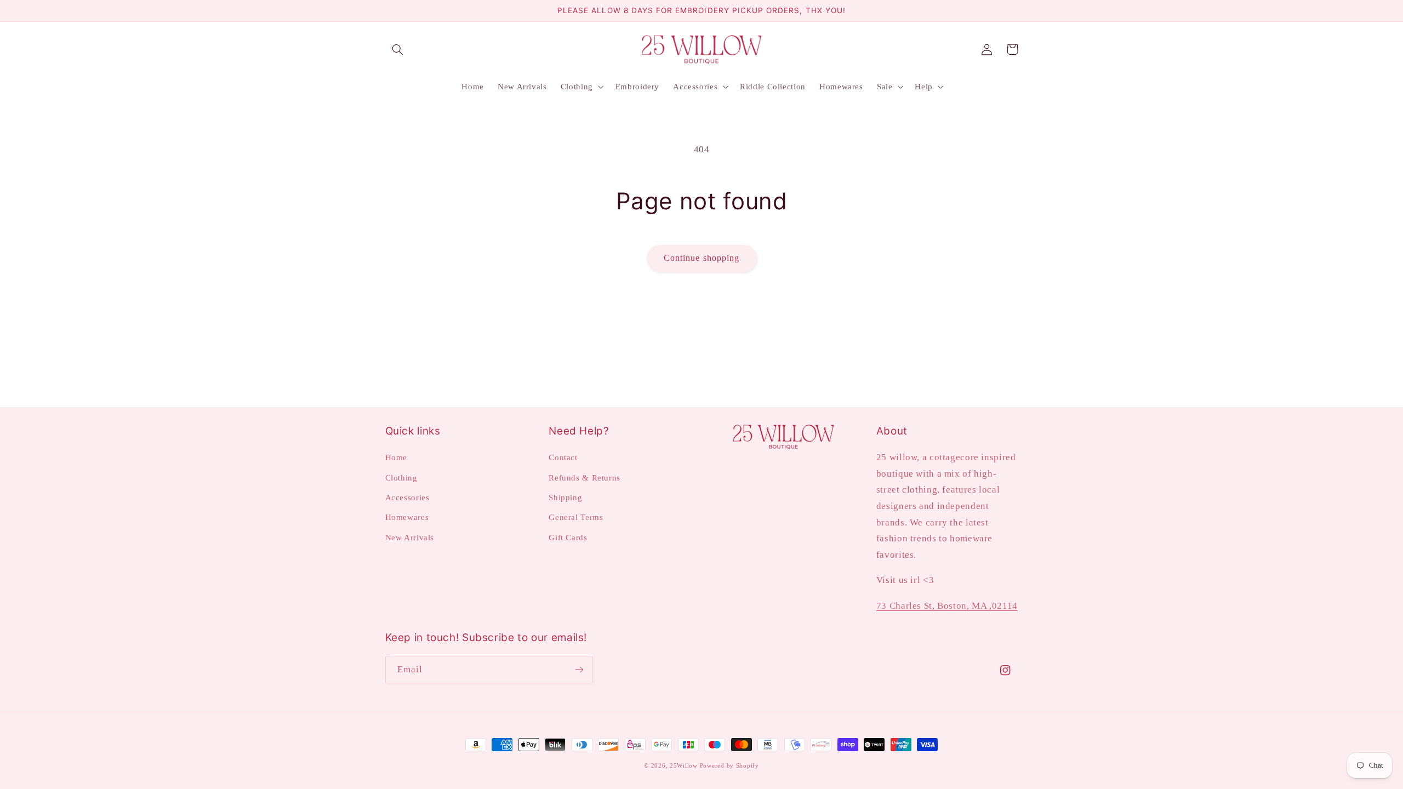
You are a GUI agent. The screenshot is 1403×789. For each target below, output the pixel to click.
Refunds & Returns (584, 477)
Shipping (565, 497)
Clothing (401, 477)
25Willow (684, 766)
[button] (397, 49)
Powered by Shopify (729, 766)
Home (396, 457)
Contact (563, 457)
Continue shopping (701, 257)
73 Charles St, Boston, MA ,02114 (947, 606)
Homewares (407, 517)
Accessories (407, 497)
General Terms (576, 517)
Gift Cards (568, 537)
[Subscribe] (578, 669)
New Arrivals (410, 537)
